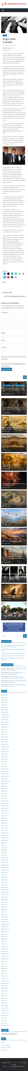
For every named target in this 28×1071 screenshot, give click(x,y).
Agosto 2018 (4, 931)
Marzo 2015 (4, 1020)
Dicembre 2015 (5, 1010)
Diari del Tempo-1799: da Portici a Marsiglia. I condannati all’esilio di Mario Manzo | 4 (13, 558)
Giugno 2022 (4, 818)
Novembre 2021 (5, 835)
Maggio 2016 (4, 998)
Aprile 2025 (4, 734)
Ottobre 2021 (4, 838)
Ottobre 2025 (4, 719)
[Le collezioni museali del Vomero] (14, 499)
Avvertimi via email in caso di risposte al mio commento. (13, 358)
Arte (4, 385)
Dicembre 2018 (5, 921)
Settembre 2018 (5, 929)
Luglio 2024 (4, 756)
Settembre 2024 (5, 751)
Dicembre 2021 (5, 833)
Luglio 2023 (4, 786)
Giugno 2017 (4, 966)
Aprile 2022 (4, 823)
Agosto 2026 (4, 695)
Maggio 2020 (4, 880)
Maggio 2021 (4, 850)
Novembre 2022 (5, 806)
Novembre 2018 (5, 924)
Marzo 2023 (4, 796)
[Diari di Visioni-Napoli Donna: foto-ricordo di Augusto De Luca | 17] (14, 574)
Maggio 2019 (4, 909)
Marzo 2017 (4, 973)
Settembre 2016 (5, 988)
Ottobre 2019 (4, 897)
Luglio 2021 (4, 845)
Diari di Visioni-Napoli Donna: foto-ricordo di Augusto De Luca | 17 (12, 577)
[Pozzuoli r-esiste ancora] (14, 611)
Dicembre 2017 (5, 951)
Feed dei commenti (6, 1047)
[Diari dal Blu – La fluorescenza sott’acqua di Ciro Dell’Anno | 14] (14, 480)
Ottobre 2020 (4, 867)
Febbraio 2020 (4, 887)
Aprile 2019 (4, 912)
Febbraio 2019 (4, 917)
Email (3, 340)
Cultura (4, 35)
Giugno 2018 (4, 936)
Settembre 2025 (5, 722)
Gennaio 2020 (4, 889)
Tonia (15, 45)
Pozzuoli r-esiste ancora (9, 616)
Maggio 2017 (4, 968)
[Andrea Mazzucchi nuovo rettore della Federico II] (14, 443)
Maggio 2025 (4, 732)
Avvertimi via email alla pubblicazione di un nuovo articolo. (13, 365)
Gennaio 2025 (4, 741)
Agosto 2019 (4, 902)
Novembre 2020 (5, 865)
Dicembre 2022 (5, 803)
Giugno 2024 (4, 759)
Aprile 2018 (4, 941)
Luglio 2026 (4, 697)
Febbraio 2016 (4, 1005)
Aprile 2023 (4, 793)
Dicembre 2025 (5, 714)
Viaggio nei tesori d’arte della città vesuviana (11, 465)
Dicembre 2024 (5, 744)
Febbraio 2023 (4, 798)
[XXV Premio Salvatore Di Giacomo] (14, 536)
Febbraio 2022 (4, 828)
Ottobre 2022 (4, 808)
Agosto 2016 (4, 990)
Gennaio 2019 (4, 919)
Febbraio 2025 (4, 739)
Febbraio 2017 (4, 976)
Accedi (2, 1042)
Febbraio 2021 (4, 857)
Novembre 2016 (5, 983)
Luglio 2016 (4, 993)
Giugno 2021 (4, 847)
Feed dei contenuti (6, 1045)
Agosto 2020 (4, 872)
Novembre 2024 (5, 746)
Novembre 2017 (5, 954)
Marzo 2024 (4, 766)
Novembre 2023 (5, 776)
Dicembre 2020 (5, 862)
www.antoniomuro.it (15, 232)
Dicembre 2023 (5, 774)
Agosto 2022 (4, 813)
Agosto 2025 (4, 724)
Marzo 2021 (4, 855)
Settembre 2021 (5, 840)
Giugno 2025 (4, 729)
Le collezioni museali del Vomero (11, 504)
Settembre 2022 (5, 810)
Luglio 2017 (4, 963)
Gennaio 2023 (4, 801)
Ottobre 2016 (4, 986)
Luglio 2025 (4, 727)
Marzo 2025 (4, 737)
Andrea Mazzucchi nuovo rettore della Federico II (13, 447)
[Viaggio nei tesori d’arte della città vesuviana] (14, 462)
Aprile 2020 (4, 882)
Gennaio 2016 (4, 1008)
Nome (3, 333)
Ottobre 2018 (4, 926)
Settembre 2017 (5, 958)
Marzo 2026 (4, 707)
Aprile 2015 (4, 1018)
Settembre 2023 (5, 781)
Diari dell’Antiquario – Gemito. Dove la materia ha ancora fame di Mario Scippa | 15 (13, 389)
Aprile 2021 (4, 852)
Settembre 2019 (5, 899)
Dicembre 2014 (5, 1023)
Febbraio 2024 (4, 769)
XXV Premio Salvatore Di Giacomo (12, 541)
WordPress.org (5, 1050)
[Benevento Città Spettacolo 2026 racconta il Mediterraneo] (14, 518)
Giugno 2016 (4, 995)
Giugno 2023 (4, 788)
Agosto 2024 (4, 754)
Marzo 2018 (4, 944)
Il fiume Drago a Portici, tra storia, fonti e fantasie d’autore (13, 428)
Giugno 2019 (4, 907)
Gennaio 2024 (4, 771)
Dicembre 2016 (5, 981)
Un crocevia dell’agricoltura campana (14, 296)
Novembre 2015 (5, 1013)
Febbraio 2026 (4, 709)
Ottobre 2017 (4, 956)
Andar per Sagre (7, 292)
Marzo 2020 (4, 884)
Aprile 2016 (4, 1000)
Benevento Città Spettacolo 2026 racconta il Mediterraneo (11, 521)
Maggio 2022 (4, 820)
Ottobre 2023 (4, 778)
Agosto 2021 (4, 843)
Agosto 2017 (4, 961)
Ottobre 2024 (4, 749)
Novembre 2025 (5, 717)
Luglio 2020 (4, 875)
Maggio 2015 (4, 1015)
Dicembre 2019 (5, 892)
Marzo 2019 (4, 914)
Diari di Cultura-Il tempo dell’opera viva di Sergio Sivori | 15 (13, 596)
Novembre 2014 (5, 1025)
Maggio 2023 (4, 791)
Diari (13, 385)
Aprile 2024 (4, 764)
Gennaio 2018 (4, 949)
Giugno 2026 (4, 700)
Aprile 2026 (4, 704)
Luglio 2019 (4, 904)
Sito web (3, 347)
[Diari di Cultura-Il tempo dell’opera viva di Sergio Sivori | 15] (14, 593)
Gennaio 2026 (4, 712)
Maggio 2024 (4, 761)
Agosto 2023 (4, 783)
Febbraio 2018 (4, 946)
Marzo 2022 (4, 825)
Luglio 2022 (4, 815)
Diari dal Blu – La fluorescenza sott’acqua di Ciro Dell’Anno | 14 (14, 484)
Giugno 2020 (4, 877)
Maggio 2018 (4, 939)
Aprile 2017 (4, 971)
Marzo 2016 (4, 1003)
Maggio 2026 (4, 702)
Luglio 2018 (4, 934)
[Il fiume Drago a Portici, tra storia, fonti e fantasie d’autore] (14, 424)
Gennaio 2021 (4, 860)
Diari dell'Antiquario (20, 385)
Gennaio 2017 (4, 978)
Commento (5, 312)
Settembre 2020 (5, 870)
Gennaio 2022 (4, 830)
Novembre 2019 (5, 894)
